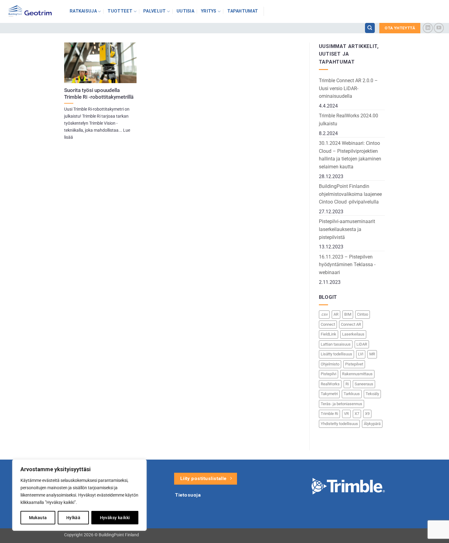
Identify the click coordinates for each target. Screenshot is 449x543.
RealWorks (330, 384)
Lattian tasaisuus (336, 344)
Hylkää (73, 517)
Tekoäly (372, 393)
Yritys (209, 11)
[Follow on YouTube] (439, 28)
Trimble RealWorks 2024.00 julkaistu (348, 120)
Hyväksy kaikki (115, 517)
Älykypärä (372, 423)
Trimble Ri (329, 413)
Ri (347, 384)
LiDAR (361, 344)
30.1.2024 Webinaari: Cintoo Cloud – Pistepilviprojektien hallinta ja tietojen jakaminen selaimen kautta (350, 155)
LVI (360, 354)
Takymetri (329, 393)
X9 (367, 413)
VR (346, 413)
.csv (324, 314)
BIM (347, 314)
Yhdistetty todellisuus (339, 423)
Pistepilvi (328, 374)
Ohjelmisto (330, 364)
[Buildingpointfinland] (32, 11)
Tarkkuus (352, 393)
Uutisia (185, 11)
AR (336, 314)
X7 (357, 413)
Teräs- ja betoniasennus (341, 404)
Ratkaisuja (83, 11)
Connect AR (351, 324)
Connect (328, 324)
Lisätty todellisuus (336, 354)
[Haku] (370, 28)
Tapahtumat (242, 11)
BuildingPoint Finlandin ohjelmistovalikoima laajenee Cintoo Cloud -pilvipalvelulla (350, 194)
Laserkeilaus (353, 334)
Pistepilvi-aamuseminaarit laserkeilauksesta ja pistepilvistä (347, 229)
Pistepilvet (354, 364)
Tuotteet (120, 11)
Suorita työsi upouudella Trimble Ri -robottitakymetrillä (98, 93)
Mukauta (38, 517)
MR (372, 354)
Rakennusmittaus (357, 374)
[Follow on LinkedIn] (428, 28)
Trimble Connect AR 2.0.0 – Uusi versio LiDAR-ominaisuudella (348, 88)
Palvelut (154, 11)
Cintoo (362, 314)
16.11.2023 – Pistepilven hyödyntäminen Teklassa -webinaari (347, 264)
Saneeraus (364, 384)
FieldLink (328, 334)
